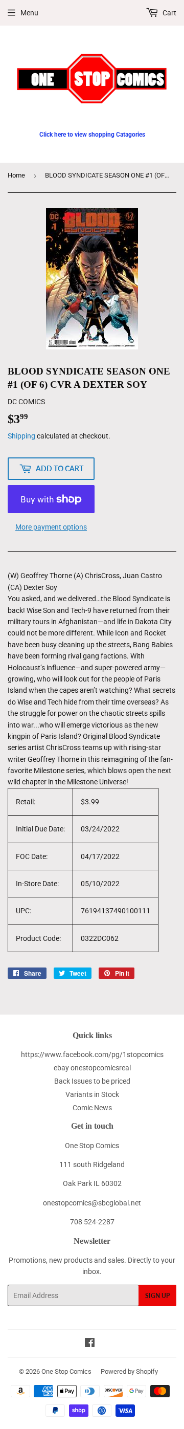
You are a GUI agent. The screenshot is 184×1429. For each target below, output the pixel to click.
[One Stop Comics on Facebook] (89, 1344)
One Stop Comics (66, 1371)
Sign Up (157, 1296)
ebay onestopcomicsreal (92, 1068)
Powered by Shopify (129, 1371)
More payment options (51, 527)
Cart (168, 13)
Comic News (92, 1108)
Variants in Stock (92, 1094)
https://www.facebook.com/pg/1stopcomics (92, 1054)
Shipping (21, 436)
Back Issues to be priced (92, 1081)
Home (16, 175)
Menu (29, 13)
